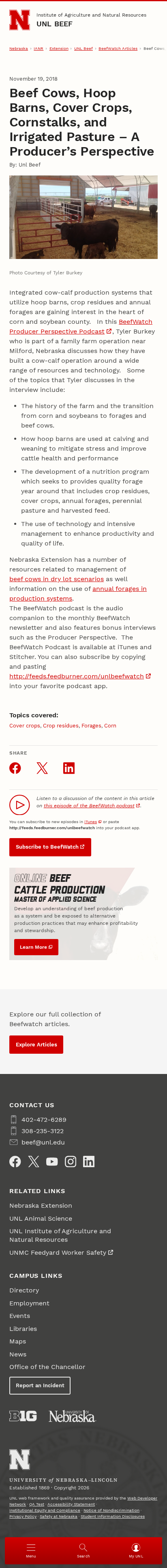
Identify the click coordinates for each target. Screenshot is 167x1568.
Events (19, 1316)
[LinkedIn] (88, 1161)
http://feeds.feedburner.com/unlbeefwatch (76, 676)
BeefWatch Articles (117, 48)
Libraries (23, 1329)
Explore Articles (36, 1045)
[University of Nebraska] (72, 1416)
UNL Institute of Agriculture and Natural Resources (60, 1235)
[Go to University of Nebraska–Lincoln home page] (19, 20)
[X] (33, 1161)
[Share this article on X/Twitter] (42, 768)
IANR (38, 48)
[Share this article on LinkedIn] (69, 768)
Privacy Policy (22, 1516)
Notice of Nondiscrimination (111, 1510)
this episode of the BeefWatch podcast (89, 806)
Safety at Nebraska (58, 1516)
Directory (24, 1290)
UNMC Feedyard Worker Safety (57, 1252)
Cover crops (24, 726)
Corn (110, 726)
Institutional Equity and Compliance (44, 1510)
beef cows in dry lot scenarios (56, 579)
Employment (29, 1303)
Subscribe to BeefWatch (47, 847)
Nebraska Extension (40, 1205)
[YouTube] (52, 1161)
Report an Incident (40, 1385)
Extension (59, 48)
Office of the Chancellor (47, 1367)
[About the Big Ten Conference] (22, 1416)
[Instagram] (70, 1161)
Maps (17, 1341)
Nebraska (18, 48)
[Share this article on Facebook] (15, 768)
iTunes (90, 821)
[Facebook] (15, 1161)
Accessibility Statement (71, 1504)
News (17, 1354)
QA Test (36, 1504)
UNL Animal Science (40, 1218)
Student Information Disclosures (113, 1516)
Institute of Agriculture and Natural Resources (91, 15)
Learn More (33, 947)
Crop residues (61, 726)
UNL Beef (54, 23)
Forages (91, 726)
